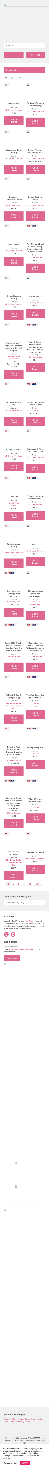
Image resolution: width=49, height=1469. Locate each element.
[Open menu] (14, 55)
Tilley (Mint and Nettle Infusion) (35, 800)
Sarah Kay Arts (13, 602)
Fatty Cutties (13, 104)
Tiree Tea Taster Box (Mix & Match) (35, 696)
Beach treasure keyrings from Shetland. (13, 593)
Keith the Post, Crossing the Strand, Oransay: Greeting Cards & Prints (14, 751)
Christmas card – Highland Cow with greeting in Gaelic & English (13, 347)
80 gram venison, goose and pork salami (35, 593)
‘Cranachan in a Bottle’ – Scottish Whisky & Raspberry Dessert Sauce (35, 647)
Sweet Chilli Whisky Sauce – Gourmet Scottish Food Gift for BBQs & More (13, 647)
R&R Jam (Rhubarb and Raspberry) (35, 104)
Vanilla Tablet (14, 245)
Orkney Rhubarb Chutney (13, 297)
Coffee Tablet (35, 296)
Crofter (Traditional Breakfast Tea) (35, 403)
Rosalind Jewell (14, 760)
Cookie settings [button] (11, 1463)
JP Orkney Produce (13, 110)
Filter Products (24, 70)
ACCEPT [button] (25, 1463)
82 (29, 884)
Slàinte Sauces (35, 257)
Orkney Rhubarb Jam (13, 403)
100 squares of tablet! (13, 853)
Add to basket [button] (14, 120)
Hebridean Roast (13, 205)
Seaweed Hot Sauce (35, 852)
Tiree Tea (35, 410)
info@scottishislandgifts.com (22, 949)
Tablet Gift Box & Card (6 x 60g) (13, 696)
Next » (38, 884)
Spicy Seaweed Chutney (13, 545)
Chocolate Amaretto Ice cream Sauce (35, 497)
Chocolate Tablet (13, 450)
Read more (13, 216)
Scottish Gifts (10, 1419)
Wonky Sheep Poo (35, 747)
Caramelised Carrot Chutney (13, 151)
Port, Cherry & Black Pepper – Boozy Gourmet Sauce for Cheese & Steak (35, 248)
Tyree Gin (14, 497)
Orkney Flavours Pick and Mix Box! (35, 151)
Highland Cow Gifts (26, 1419)
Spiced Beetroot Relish (35, 198)
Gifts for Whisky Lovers (20, 1422)
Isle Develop (30, 921)
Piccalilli (35, 545)
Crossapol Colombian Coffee (14, 198)
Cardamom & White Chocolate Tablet (35, 450)
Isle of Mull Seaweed (14, 552)
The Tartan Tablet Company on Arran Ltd (13, 705)
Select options (35, 169)
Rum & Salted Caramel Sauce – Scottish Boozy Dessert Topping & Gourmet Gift (35, 347)
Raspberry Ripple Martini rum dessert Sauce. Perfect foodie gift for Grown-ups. (13, 803)
